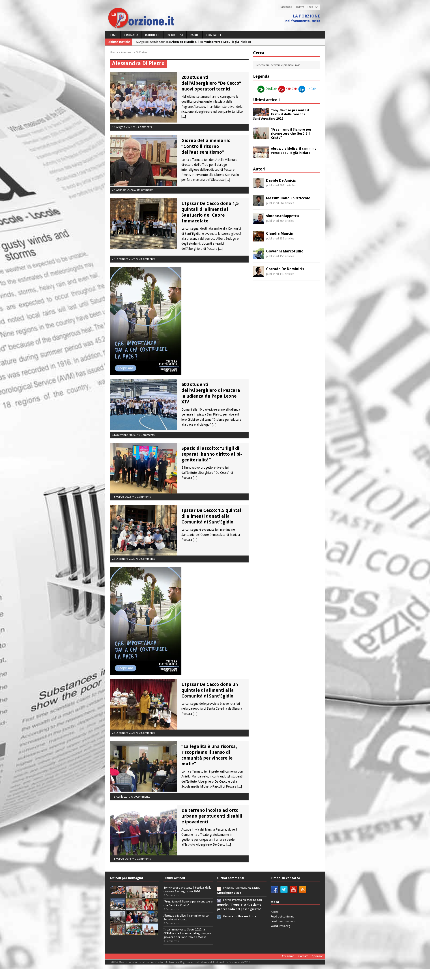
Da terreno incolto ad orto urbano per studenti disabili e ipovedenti (211, 816)
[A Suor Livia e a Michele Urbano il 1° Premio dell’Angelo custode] (150, 933)
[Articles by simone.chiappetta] (258, 221)
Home (112, 35)
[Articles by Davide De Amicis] (258, 185)
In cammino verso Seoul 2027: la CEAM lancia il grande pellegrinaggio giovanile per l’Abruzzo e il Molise (187, 933)
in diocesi (175, 35)
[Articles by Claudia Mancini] (258, 239)
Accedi (275, 911)
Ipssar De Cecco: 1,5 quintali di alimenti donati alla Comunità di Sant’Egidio (212, 516)
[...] (183, 116)
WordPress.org (280, 926)
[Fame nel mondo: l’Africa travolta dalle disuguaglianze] (134, 933)
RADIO (194, 35)
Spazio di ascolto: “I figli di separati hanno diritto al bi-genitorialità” (211, 454)
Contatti (213, 35)
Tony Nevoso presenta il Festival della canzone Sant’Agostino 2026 (281, 114)
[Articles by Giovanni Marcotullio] (258, 256)
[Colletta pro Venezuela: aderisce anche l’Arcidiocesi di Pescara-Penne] (117, 920)
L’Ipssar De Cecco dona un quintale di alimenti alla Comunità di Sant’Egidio (209, 690)
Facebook (286, 7)
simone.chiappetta (282, 216)
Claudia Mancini (280, 233)
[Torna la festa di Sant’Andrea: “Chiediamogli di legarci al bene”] (117, 933)
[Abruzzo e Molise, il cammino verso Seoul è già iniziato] (261, 156)
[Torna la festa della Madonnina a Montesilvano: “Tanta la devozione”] (150, 920)
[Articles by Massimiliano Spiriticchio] (258, 203)
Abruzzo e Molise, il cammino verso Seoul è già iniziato (186, 917)
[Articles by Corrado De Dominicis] (258, 274)
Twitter (299, 7)
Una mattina (247, 916)
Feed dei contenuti (282, 916)
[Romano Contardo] (219, 888)
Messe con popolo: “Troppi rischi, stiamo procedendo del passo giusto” (239, 904)
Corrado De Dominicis (285, 269)
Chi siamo (288, 956)
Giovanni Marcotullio (284, 251)
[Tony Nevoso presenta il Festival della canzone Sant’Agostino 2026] (261, 114)
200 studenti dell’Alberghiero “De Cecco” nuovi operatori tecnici (211, 83)
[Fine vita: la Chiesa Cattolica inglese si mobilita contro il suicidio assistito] (134, 920)
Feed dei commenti (283, 921)
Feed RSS (312, 7)
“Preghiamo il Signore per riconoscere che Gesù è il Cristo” (291, 133)
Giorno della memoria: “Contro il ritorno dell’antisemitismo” (205, 146)
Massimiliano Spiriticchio (288, 198)
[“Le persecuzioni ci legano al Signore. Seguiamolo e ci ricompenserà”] (134, 907)
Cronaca (131, 35)
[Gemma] (219, 916)
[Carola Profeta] (219, 900)
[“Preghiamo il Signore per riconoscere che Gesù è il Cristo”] (261, 136)
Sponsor (317, 956)
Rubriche (152, 35)
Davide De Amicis (281, 180)
